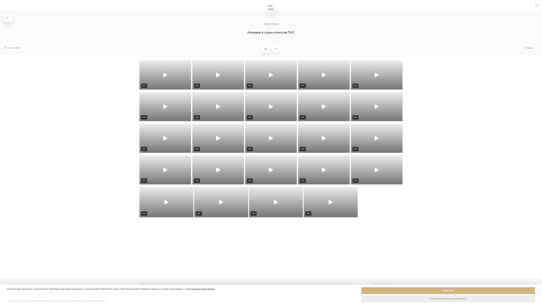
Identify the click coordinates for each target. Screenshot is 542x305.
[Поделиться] (276, 48)
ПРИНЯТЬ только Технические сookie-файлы (448, 299)
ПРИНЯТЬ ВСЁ (448, 290)
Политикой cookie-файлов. (203, 289)
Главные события (271, 23)
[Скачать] (265, 48)
